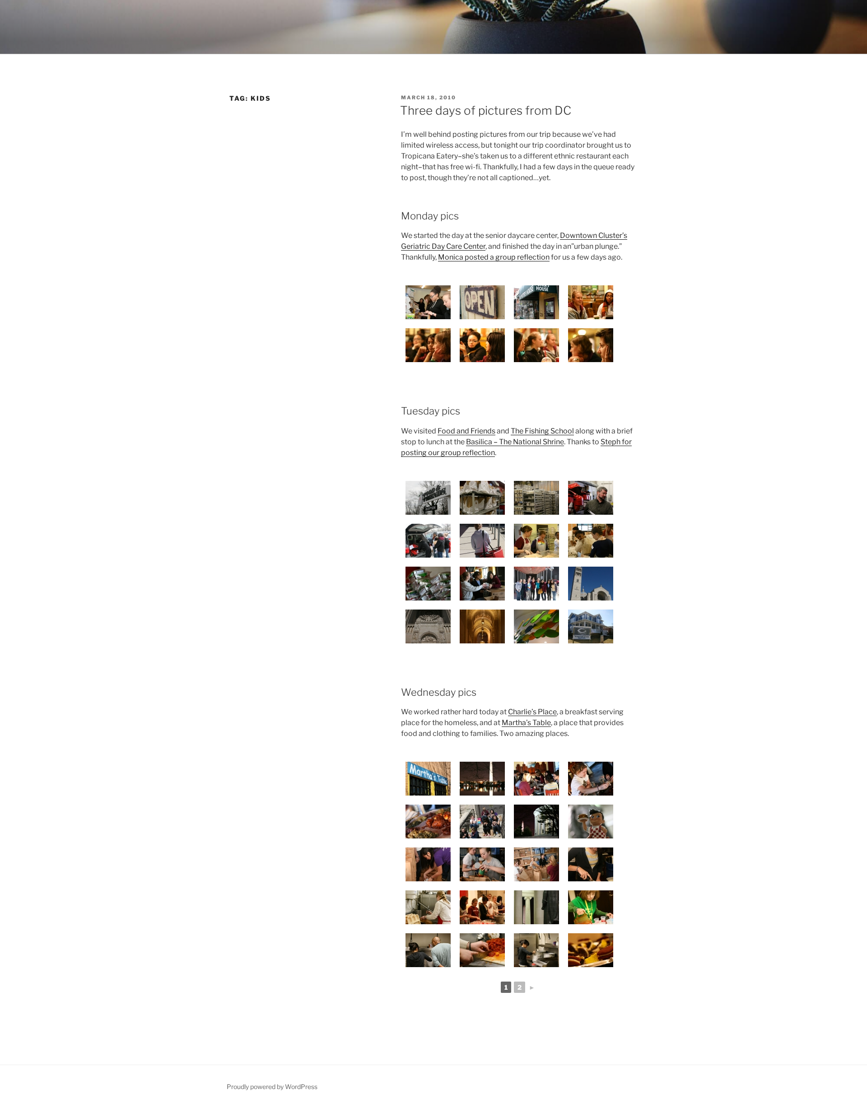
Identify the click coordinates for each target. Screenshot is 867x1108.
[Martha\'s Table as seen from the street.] (428, 779)
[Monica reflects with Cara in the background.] (482, 345)
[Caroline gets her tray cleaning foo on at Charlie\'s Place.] (428, 907)
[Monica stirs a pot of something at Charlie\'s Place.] (536, 950)
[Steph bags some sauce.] (482, 864)
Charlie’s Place (532, 712)
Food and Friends (466, 431)
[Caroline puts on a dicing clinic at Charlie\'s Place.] (482, 950)
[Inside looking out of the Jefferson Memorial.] (536, 907)
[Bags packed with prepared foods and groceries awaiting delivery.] (482, 498)
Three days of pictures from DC (485, 110)
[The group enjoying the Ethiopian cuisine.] (536, 779)
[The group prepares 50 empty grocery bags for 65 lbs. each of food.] (536, 864)
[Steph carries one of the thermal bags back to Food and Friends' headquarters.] (482, 541)
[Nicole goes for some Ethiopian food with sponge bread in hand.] (590, 779)
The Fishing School (542, 431)
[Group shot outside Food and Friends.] (536, 584)
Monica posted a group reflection (494, 257)
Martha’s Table (526, 722)
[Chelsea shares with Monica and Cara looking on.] (428, 345)
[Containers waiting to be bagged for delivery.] (536, 498)
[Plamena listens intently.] (590, 345)
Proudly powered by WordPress (272, 1086)
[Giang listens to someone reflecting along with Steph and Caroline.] (536, 345)
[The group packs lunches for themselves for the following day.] (428, 302)
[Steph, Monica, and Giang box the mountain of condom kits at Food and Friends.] (482, 584)
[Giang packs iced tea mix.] (428, 864)
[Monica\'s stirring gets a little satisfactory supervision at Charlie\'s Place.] (428, 950)
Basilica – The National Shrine (515, 442)
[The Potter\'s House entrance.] (536, 302)
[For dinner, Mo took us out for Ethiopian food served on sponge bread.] (428, 821)
